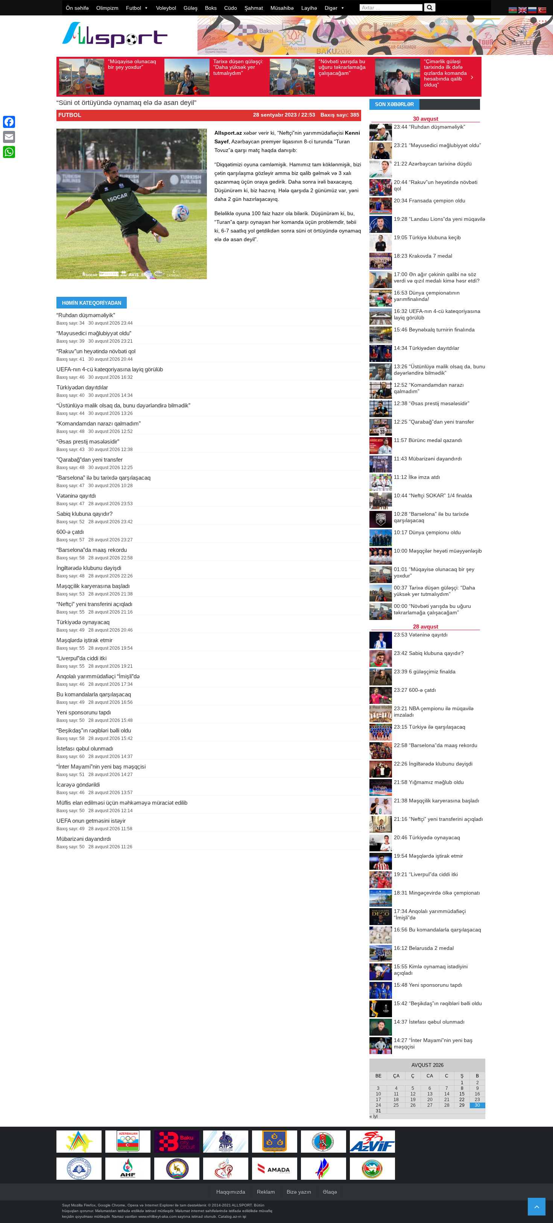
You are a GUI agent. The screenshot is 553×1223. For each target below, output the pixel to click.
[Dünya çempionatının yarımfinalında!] (380, 299)
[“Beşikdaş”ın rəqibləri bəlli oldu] (380, 1009)
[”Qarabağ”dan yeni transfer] (380, 428)
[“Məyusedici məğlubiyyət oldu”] (380, 151)
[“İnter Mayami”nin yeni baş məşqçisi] (380, 1046)
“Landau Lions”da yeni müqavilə (439, 219)
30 (477, 1105)
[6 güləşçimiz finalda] (380, 677)
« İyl (373, 1116)
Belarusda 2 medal (424, 948)
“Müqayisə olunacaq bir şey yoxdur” (132, 64)
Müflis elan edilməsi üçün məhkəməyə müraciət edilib (121, 802)
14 (447, 1094)
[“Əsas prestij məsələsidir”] (380, 409)
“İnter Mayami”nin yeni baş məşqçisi (101, 766)
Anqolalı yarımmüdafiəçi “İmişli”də (98, 676)
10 (378, 1094)
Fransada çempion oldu (429, 201)
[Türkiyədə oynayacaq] (380, 843)
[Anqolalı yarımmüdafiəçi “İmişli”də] (380, 917)
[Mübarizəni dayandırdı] (380, 465)
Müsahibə (282, 8)
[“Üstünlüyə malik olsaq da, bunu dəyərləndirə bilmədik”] (380, 372)
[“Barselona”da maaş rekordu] (380, 751)
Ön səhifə (77, 8)
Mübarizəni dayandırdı (83, 839)
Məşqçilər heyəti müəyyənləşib (438, 551)
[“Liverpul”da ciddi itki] (380, 880)
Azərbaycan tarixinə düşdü (433, 164)
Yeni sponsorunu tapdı (83, 712)
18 (396, 1099)
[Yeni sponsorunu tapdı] (380, 991)
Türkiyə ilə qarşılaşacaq (429, 727)
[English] (523, 9)
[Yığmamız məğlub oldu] (380, 788)
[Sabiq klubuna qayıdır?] (380, 659)
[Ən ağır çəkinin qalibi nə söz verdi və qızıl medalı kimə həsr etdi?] (380, 280)
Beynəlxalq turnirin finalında (434, 330)
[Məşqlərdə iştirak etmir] (380, 862)
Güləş (191, 8)
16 (477, 1094)
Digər (331, 8)
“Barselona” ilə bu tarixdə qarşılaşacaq (103, 477)
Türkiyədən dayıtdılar (82, 387)
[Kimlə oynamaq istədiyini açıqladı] (380, 972)
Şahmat (254, 8)
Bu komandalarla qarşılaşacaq (93, 694)
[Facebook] (9, 121)
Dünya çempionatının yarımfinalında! (427, 296)
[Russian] (533, 9)
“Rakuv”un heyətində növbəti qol (95, 351)
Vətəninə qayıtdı (76, 495)
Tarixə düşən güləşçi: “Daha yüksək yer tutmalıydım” (238, 67)
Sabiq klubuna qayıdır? (84, 513)
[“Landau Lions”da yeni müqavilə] (380, 225)
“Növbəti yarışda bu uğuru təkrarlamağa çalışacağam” (342, 67)
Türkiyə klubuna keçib (427, 237)
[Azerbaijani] (513, 9)
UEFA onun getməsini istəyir (91, 820)
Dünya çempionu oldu (427, 532)
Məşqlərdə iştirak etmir (84, 640)
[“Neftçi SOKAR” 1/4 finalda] (380, 501)
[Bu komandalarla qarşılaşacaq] (380, 936)
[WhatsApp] (9, 152)
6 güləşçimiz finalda (425, 671)
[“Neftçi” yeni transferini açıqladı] (380, 825)
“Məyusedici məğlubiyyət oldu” (93, 333)
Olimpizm (107, 8)
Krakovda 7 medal (423, 256)
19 (413, 1099)
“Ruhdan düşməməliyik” (85, 315)
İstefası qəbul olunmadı (84, 748)
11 (396, 1094)
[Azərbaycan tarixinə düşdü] (380, 170)
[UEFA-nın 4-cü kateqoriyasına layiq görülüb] (380, 317)
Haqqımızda (230, 1192)
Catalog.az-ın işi (232, 1216)
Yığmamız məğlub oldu (429, 782)
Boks (211, 8)
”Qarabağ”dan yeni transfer (89, 459)
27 (430, 1105)
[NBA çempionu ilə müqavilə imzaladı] (380, 714)
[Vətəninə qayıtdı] (380, 641)
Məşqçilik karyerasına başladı (93, 586)
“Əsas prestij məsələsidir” (87, 441)
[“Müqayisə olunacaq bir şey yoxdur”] (380, 575)
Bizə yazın (299, 1192)
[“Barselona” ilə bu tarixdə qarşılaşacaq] (380, 520)
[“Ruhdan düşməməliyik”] (380, 133)
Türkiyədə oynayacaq (82, 622)
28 (447, 1105)
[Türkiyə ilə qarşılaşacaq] (380, 733)
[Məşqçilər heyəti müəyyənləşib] (380, 557)
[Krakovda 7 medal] (380, 262)
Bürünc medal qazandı (428, 440)
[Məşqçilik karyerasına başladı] (380, 807)
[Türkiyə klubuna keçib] (380, 243)
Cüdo (230, 8)
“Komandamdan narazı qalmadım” (98, 423)
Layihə (309, 8)
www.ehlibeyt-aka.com (157, 1216)
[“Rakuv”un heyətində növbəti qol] (380, 188)
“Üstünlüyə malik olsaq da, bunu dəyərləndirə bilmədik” (123, 405)
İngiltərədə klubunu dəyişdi (88, 568)
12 (413, 1094)
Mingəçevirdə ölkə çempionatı (437, 893)
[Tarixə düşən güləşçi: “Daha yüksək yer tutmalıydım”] (380, 594)
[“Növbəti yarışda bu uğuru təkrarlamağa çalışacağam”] (380, 612)
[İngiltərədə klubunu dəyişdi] (380, 770)
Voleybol (166, 8)
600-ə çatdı (70, 532)
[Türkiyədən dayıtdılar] (380, 354)
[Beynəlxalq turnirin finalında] (380, 336)
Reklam (266, 1192)
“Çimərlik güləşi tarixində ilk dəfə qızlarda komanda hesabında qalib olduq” (445, 73)
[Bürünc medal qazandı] (380, 446)
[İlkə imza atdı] (380, 483)
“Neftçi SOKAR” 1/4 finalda (433, 495)
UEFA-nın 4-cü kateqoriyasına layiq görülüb (109, 369)
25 (396, 1105)
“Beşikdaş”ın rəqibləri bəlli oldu (93, 730)
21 (447, 1099)
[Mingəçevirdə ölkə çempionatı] (380, 899)
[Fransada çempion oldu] (380, 207)
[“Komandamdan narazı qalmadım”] (380, 391)
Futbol (133, 8)
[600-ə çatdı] (380, 696)
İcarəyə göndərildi (78, 784)
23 (477, 1099)
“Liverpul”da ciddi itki (81, 658)
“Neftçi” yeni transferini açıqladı (94, 604)
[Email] (9, 136)
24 (378, 1105)
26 (413, 1105)
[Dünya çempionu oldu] (380, 538)
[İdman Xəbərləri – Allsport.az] (114, 51)
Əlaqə (330, 1192)
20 (430, 1099)
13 (430, 1094)
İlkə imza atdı (417, 477)
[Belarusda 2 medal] (380, 954)
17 (378, 1099)
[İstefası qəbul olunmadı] (380, 1028)
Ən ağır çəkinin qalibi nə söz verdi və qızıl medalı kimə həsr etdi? (437, 277)
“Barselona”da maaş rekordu (91, 550)
